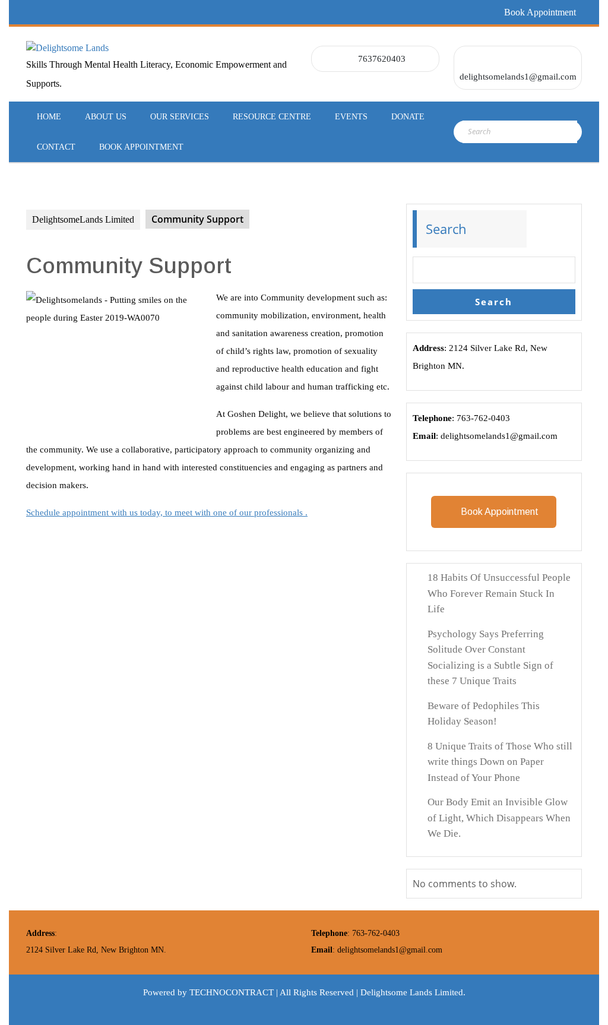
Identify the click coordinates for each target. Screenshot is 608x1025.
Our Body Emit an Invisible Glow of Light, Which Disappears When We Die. (499, 817)
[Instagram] (118, 12)
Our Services (179, 116)
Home (49, 116)
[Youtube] (139, 12)
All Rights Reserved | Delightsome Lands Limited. (373, 992)
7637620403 (382, 59)
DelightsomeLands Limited (83, 219)
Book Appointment (540, 12)
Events (351, 116)
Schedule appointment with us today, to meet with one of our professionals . (167, 512)
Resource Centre (272, 116)
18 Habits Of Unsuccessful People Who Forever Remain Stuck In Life (499, 593)
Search (446, 229)
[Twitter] (54, 12)
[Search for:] (520, 132)
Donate (408, 116)
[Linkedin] (75, 12)
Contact (56, 147)
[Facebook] (32, 12)
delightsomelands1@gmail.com (518, 76)
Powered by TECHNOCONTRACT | (211, 992)
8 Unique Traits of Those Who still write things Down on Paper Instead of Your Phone (500, 762)
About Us (105, 116)
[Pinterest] (96, 12)
